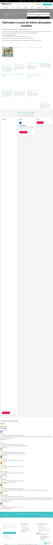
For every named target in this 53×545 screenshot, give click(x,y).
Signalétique (39, 7)
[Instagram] (26, 534)
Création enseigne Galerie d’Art (45, 63)
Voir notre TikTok (40, 122)
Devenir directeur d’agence (13, 544)
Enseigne (18, 7)
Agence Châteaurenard (24, 523)
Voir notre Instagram (6, 412)
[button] (25, 4)
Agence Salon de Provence (42, 523)
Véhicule (32, 7)
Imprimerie (25, 7)
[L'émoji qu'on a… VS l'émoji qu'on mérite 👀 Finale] (7, 162)
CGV (34, 544)
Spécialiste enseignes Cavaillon (15, 13)
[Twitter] (23, 534)
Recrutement (6, 544)
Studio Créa (6, 7)
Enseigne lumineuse (8, 13)
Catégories (43, 544)
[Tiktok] (30, 534)
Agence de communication (29, 544)
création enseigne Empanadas (20, 91)
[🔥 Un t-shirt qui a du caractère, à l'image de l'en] (14, 178)
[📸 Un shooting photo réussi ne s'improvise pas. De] (11, 174)
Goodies (46, 7)
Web (12, 7)
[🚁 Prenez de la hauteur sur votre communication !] (7, 299)
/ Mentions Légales (21, 544)
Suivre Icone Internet (23, 132)
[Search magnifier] (32, 4)
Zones (36, 544)
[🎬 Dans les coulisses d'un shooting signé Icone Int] (3, 171)
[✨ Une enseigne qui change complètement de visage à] (3, 323)
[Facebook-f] (21, 534)
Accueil (4, 13)
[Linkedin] (28, 534)
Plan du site (47, 544)
